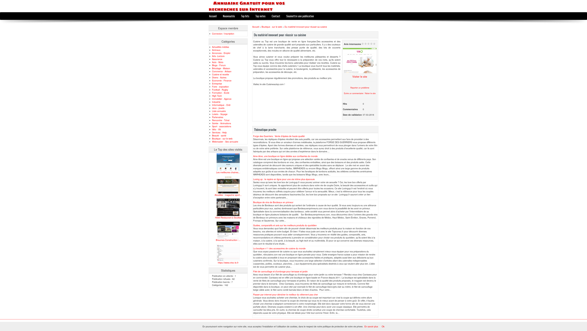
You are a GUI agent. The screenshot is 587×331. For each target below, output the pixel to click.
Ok (383, 326)
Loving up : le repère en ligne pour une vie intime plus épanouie (284, 179)
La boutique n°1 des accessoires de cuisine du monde (279, 248)
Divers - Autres (219, 77)
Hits (345, 103)
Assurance (217, 59)
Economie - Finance (221, 80)
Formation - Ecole (220, 92)
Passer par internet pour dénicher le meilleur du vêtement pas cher (285, 294)
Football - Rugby (220, 89)
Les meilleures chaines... (228, 172)
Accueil (213, 16)
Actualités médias (220, 46)
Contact (276, 16)
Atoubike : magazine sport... (228, 194)
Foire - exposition (220, 86)
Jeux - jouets (218, 108)
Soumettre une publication (300, 16)
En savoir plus (371, 326)
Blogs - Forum (219, 65)
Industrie (216, 101)
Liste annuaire (219, 111)
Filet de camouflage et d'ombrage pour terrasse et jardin (280, 271)
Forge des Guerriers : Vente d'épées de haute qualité (279, 136)
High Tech (217, 95)
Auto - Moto (217, 62)
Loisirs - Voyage (219, 114)
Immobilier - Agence (221, 98)
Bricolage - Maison (221, 68)
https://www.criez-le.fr (228, 262)
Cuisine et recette (220, 74)
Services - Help (219, 132)
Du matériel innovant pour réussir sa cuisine (305, 26)
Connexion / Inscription (223, 33)
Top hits (245, 16)
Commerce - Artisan (221, 71)
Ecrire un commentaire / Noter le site (360, 93)
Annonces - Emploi (221, 53)
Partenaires (217, 117)
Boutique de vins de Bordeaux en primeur (273, 202)
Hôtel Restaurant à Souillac (228, 217)
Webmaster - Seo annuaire (225, 141)
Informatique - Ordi (221, 104)
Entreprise (217, 83)
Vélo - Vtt (216, 129)
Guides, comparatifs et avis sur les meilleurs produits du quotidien (285, 225)
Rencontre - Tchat (220, 120)
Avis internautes (352, 44)
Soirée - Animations (221, 123)
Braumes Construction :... (228, 239)
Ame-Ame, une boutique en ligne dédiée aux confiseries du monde (285, 156)
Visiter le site (359, 76)
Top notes (260, 16)
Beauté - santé (219, 135)
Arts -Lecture (218, 56)
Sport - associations (221, 126)
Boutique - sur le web (222, 138)
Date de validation (352, 114)
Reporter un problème (359, 87)
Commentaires (350, 109)
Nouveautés (229, 16)
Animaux (216, 49)
